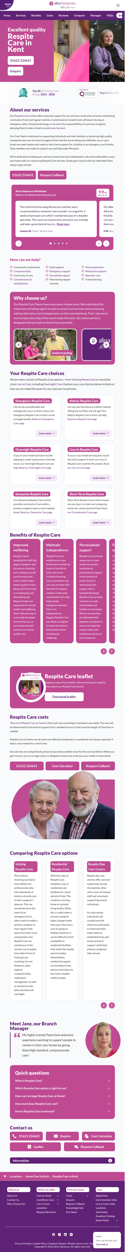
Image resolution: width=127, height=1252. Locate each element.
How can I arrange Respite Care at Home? (40, 1096)
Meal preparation (94, 267)
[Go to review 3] (59, 243)
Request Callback (75, 1203)
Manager (95, 15)
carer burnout (58, 127)
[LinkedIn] (65, 1234)
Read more (63, 224)
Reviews (63, 15)
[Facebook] (53, 1234)
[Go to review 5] (67, 243)
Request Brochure (46, 1212)
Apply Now (102, 1195)
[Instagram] (59, 1234)
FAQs (110, 15)
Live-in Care (24, 384)
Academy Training (105, 1216)
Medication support (95, 271)
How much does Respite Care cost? (36, 1103)
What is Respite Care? (28, 1080)
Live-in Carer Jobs (105, 1203)
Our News (71, 1212)
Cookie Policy (40, 1243)
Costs (50, 15)
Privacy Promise (23, 1243)
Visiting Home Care (83, 379)
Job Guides (102, 1212)
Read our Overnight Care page (35, 467)
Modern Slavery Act (78, 1243)
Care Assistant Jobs (106, 1199)
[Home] (5, 1176)
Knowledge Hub (74, 1207)
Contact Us (13, 1199)
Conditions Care (45, 1199)
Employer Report (57, 1243)
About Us (12, 1195)
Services (21, 15)
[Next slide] (106, 345)
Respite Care (21, 115)
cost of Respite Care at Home (29, 722)
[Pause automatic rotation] (99, 243)
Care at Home (44, 1195)
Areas (7, 15)
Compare (79, 15)
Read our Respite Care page (82, 419)
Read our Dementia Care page (36, 512)
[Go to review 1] (51, 243)
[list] (62, 345)
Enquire (70, 1199)
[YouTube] (71, 1234)
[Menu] (118, 5)
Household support (59, 275)
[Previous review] (18, 243)
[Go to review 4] (63, 243)
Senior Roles (102, 1220)
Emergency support (59, 271)
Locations (42, 1207)
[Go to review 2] (55, 243)
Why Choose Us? (16, 1203)
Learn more (48, 434)
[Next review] (106, 243)
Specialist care (92, 275)
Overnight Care (53, 384)
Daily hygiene (56, 267)
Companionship (22, 271)
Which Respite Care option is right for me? (41, 1088)
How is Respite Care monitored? (35, 1111)
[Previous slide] (18, 345)
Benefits (36, 15)
